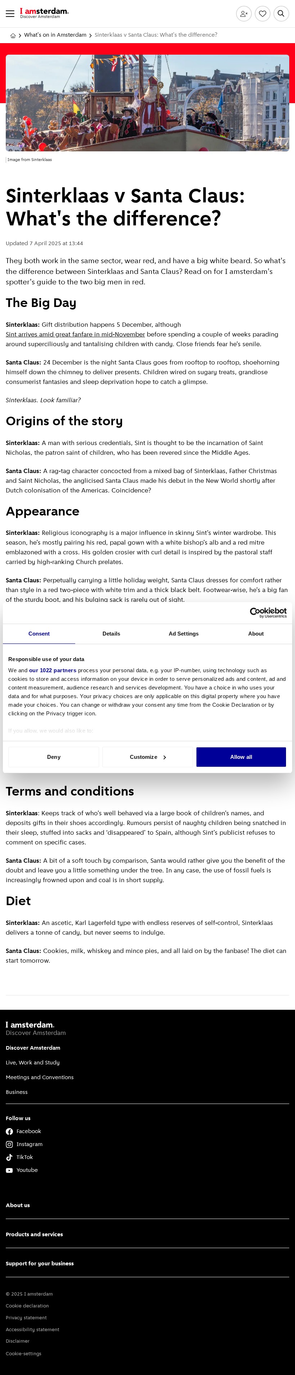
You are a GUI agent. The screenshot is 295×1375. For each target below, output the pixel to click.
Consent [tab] (39, 634)
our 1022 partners (53, 670)
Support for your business (40, 1264)
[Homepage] (13, 35)
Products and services (34, 1235)
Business (17, 1092)
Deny (53, 757)
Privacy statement (26, 1318)
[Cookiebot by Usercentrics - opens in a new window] (255, 613)
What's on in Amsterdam (55, 35)
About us (18, 1206)
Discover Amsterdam (33, 1048)
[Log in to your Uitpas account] (244, 14)
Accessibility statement (32, 1330)
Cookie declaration (27, 1306)
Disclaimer (18, 1341)
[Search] (281, 14)
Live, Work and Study (33, 1063)
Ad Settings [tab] (184, 634)
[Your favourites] (263, 14)
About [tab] (256, 634)
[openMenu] (10, 13)
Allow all (241, 757)
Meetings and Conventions (40, 1078)
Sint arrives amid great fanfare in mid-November (75, 335)
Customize (143, 757)
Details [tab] (111, 634)
